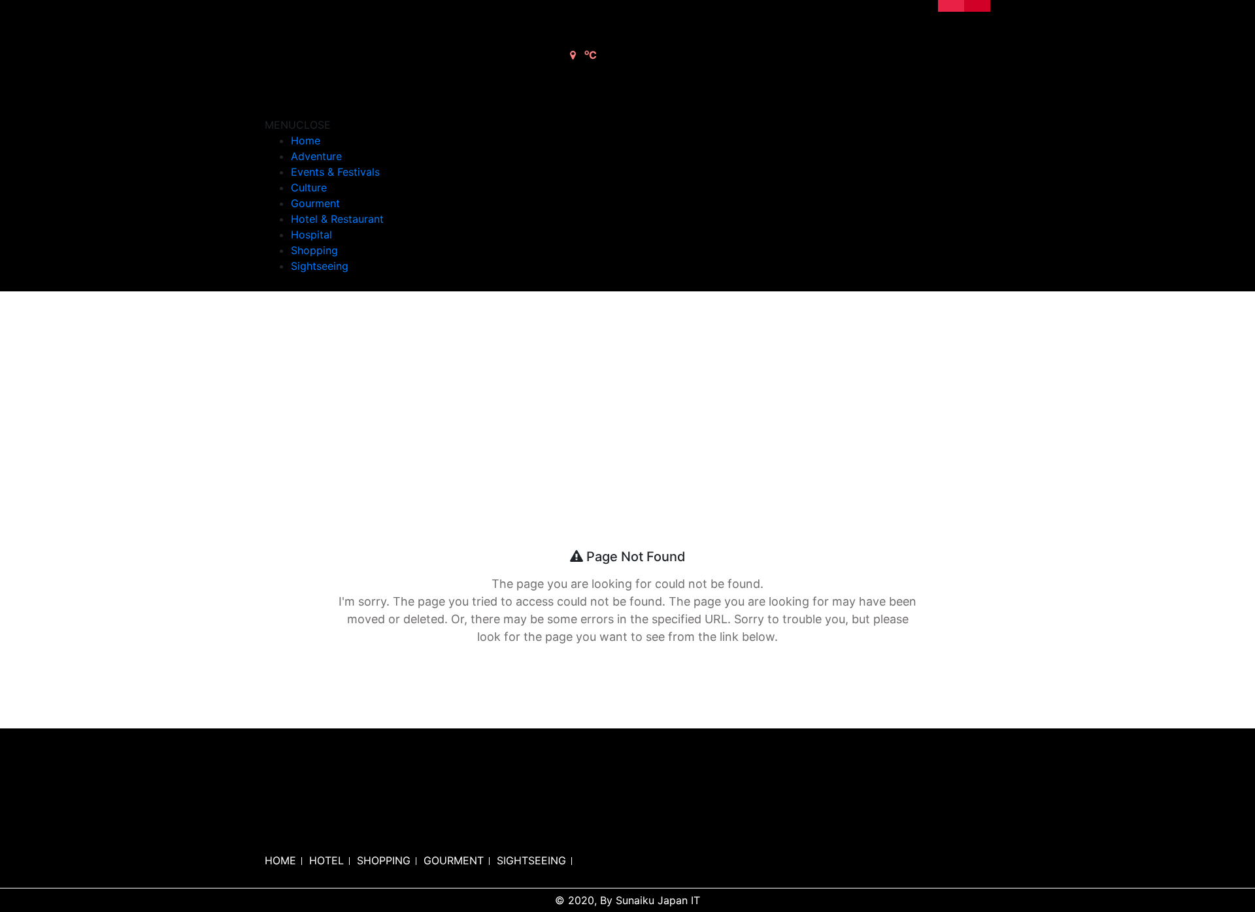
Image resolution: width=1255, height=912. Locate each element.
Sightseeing (319, 265)
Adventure (316, 156)
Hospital (311, 234)
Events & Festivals (335, 171)
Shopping (314, 250)
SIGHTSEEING (531, 860)
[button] (298, 124)
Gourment (315, 203)
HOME (280, 860)
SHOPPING (383, 860)
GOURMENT (454, 860)
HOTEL (326, 860)
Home (305, 140)
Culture (309, 187)
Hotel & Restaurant (337, 218)
